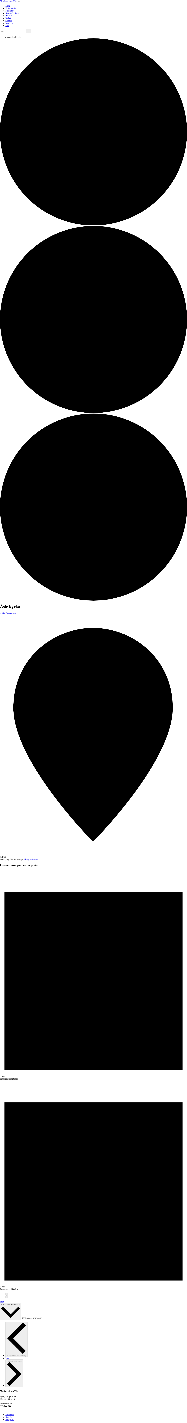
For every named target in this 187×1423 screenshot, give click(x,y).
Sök (7, 25)
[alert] (93, 975)
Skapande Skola (12, 13)
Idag (2, 1302)
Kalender (9, 11)
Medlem (9, 23)
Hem (7, 6)
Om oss (8, 20)
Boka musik (10, 8)
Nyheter (8, 18)
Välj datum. (27, 1318)
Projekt (8, 16)
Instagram (9, 1419)
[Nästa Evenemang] (6, 1297)
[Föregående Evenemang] (6, 1294)
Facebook (9, 1414)
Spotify (8, 1417)
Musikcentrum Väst (8, 1)
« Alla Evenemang (8, 613)
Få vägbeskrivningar (32, 859)
